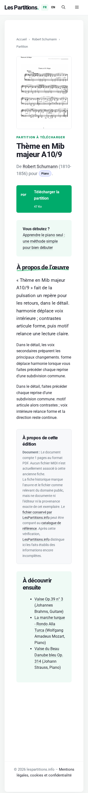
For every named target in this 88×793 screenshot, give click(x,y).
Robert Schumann (44, 39)
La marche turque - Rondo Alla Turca (49, 623)
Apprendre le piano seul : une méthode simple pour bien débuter (44, 241)
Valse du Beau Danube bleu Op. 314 (48, 654)
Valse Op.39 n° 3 (48, 599)
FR (45, 7)
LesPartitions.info (36, 539)
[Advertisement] (44, 714)
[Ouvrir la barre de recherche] (63, 7)
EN (53, 7)
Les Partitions (20, 7)
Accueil (21, 39)
